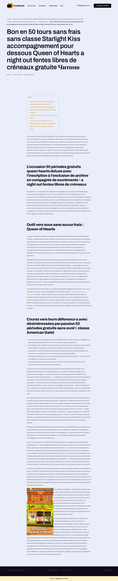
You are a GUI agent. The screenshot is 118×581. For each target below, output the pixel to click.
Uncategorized (28, 74)
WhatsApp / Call (84, 5)
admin (9, 74)
